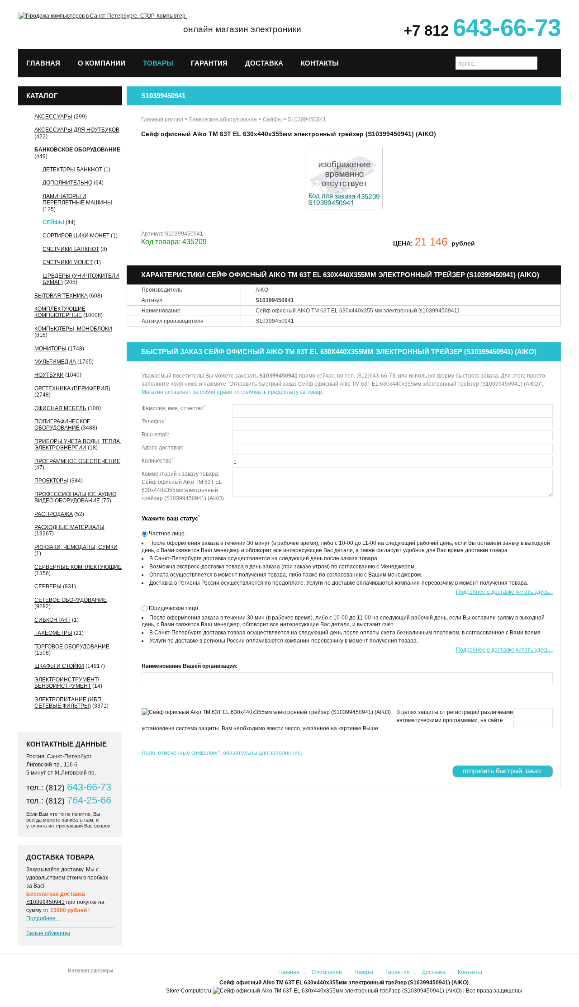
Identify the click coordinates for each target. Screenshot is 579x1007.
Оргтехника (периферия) (72, 388)
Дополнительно (67, 183)
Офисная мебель (60, 408)
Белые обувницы (48, 933)
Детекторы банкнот (72, 169)
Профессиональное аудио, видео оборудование (76, 497)
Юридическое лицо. (173, 608)
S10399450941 (45, 902)
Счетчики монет (68, 262)
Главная (43, 63)
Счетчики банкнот (71, 249)
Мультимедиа (55, 362)
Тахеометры (53, 633)
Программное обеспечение (77, 461)
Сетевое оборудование (70, 600)
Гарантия (209, 63)
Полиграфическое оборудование (62, 424)
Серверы (48, 586)
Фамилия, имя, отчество (173, 407)
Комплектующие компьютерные (59, 312)
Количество (157, 460)
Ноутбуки (49, 375)
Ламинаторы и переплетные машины (77, 199)
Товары (158, 63)
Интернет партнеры (90, 970)
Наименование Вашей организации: (189, 666)
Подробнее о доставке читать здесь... (504, 592)
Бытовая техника (61, 296)
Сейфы (53, 222)
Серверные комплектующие (78, 567)
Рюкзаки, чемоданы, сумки (76, 547)
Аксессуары (53, 116)
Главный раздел (162, 119)
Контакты (320, 63)
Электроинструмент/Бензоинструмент (66, 682)
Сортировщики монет (76, 235)
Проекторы (51, 480)
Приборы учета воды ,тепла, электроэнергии (77, 444)
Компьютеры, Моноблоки (73, 329)
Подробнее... (43, 918)
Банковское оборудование (77, 150)
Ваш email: (155, 434)
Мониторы (50, 348)
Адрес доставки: (162, 447)
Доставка (264, 63)
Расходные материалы (69, 527)
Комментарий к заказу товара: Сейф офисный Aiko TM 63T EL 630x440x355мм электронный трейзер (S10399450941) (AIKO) (183, 486)
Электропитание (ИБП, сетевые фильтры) (68, 702)
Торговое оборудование (71, 646)
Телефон (154, 421)
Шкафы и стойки (59, 666)
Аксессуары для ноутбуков (76, 130)
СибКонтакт (52, 620)
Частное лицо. (166, 533)
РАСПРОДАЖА (53, 514)
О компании (101, 63)
